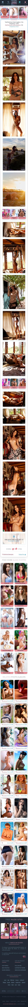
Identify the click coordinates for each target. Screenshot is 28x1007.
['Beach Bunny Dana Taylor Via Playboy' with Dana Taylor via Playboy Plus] (21, 762)
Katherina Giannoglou (13, 25)
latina (9, 985)
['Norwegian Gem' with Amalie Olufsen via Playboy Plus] (21, 904)
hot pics (17, 980)
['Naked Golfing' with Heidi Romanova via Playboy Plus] (7, 715)
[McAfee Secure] (24, 991)
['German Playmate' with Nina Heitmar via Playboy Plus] (7, 809)
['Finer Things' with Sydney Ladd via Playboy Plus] (7, 904)
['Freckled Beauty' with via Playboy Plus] (7, 833)
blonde (8, 982)
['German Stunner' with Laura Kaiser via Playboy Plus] (21, 857)
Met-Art (12, 982)
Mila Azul (12, 980)
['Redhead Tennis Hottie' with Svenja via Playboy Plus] (21, 786)
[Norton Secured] (18, 991)
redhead (23, 982)
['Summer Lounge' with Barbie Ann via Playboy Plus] (21, 738)
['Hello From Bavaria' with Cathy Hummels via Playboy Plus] (21, 715)
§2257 (24, 996)
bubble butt (18, 982)
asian (5, 980)
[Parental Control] (11, 991)
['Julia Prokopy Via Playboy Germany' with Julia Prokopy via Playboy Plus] (21, 880)
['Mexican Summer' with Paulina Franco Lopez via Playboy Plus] (7, 691)
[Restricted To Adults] (4, 991)
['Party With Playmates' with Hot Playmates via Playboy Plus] (21, 691)
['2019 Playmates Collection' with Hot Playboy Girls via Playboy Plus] (7, 857)
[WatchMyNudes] (14, 3)
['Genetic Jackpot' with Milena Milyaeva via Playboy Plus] (21, 833)
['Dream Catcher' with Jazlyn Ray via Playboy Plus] (7, 738)
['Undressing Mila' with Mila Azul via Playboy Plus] (21, 809)
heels (13, 985)
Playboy (4, 982)
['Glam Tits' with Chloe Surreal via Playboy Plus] (7, 880)
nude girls (22, 980)
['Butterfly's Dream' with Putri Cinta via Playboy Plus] (7, 786)
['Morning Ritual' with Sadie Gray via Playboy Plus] (7, 762)
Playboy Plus (14, 26)
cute (16, 985)
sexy (8, 980)
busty (19, 985)
